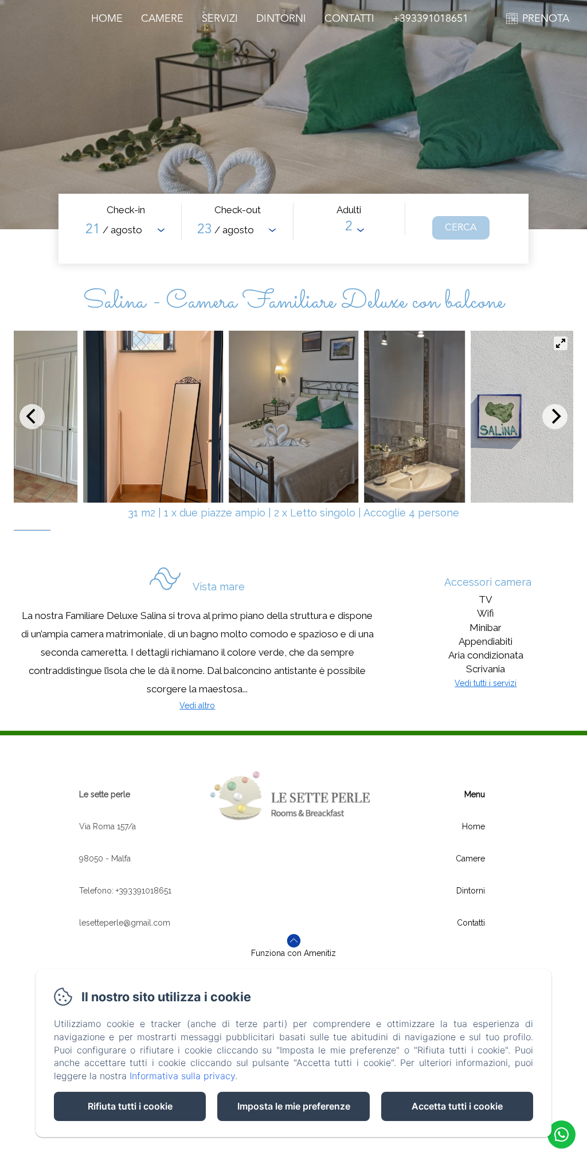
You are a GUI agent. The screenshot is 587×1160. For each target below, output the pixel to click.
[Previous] (32, 416)
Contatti (349, 19)
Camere (162, 19)
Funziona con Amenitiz (293, 953)
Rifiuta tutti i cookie (130, 1106)
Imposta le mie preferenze (293, 1106)
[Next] (555, 416)
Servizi (220, 19)
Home (107, 19)
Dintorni (281, 19)
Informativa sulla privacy (182, 1075)
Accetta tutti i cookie (457, 1106)
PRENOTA (545, 19)
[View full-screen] (561, 343)
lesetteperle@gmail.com (124, 922)
